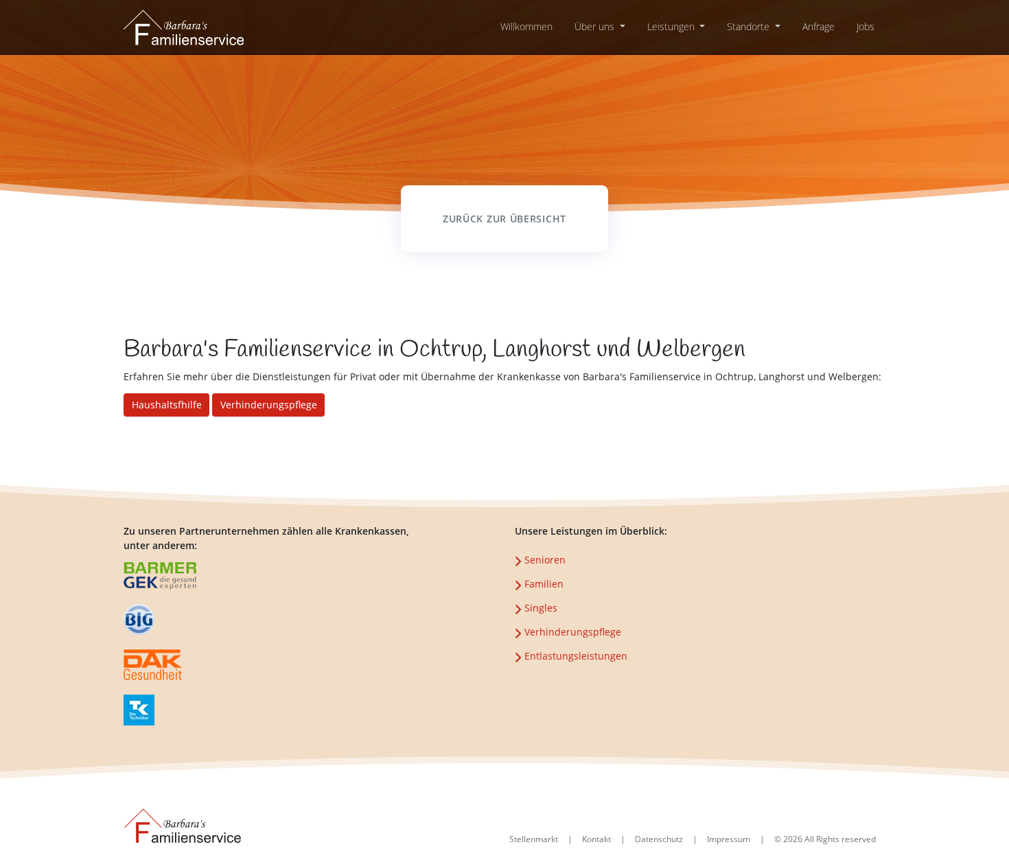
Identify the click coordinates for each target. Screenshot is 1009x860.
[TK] (139, 710)
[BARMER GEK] (139, 620)
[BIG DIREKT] (153, 665)
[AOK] (160, 576)
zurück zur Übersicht (504, 218)
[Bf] (184, 25)
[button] (600, 26)
